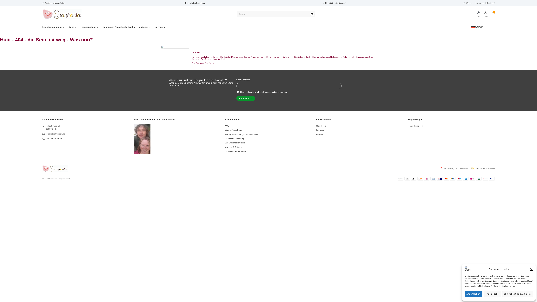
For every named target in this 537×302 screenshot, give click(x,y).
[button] (531, 269)
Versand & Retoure (233, 147)
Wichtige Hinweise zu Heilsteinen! (479, 3)
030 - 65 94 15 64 (54, 138)
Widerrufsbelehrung (233, 130)
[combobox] (276, 14)
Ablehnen (492, 294)
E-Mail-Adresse (243, 80)
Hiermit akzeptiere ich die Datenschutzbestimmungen (263, 92)
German (479, 27)
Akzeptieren (474, 294)
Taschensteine (88, 27)
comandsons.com (415, 126)
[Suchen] (312, 14)
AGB (227, 126)
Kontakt (319, 134)
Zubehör (143, 27)
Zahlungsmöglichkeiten (235, 143)
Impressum (321, 130)
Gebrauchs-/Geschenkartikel (118, 27)
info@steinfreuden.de (55, 134)
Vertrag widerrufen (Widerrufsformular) (242, 134)
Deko (71, 27)
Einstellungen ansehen (517, 294)
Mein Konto (321, 126)
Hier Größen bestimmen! (334, 3)
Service (159, 27)
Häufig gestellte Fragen (235, 151)
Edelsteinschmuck (52, 27)
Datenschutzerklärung (234, 138)
